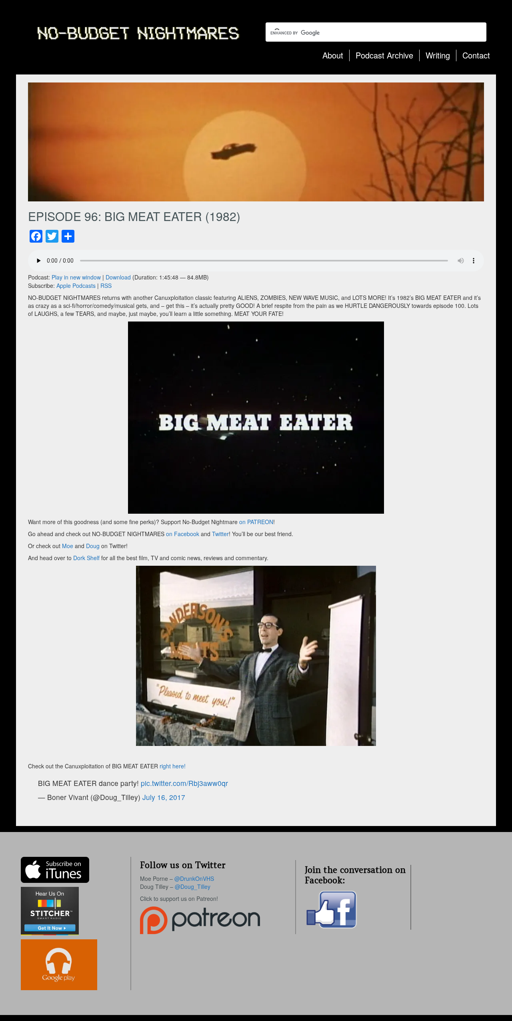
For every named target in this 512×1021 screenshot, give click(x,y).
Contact (476, 55)
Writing (438, 55)
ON (269, 522)
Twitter (220, 534)
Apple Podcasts (76, 285)
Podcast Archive (384, 55)
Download (118, 277)
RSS (106, 285)
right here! (173, 766)
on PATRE (252, 522)
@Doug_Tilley (192, 886)
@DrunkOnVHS (194, 878)
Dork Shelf (87, 558)
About (332, 55)
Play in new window (76, 277)
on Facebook (181, 534)
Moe (67, 546)
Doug (93, 546)
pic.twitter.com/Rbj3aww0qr (184, 783)
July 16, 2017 (163, 797)
